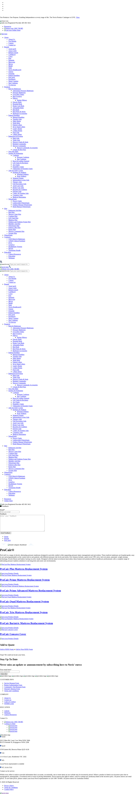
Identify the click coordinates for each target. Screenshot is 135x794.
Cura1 (10, 56)
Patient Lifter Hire (14, 227)
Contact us (12, 45)
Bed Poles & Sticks (19, 111)
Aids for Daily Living (15, 170)
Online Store (16, 30)
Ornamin (11, 73)
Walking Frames (18, 178)
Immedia (11, 60)
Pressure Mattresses (19, 92)
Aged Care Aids (18, 186)
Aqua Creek (12, 51)
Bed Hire (11, 212)
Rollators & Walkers (19, 172)
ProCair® (11, 77)
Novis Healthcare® (14, 70)
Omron (10, 72)
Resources (7, 26)
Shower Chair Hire (14, 214)
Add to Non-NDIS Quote (24, 649)
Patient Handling (14, 75)
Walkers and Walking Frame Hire (19, 222)
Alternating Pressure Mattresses (23, 91)
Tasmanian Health (14, 250)
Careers (11, 43)
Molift (10, 66)
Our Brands (12, 41)
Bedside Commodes (19, 144)
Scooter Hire (12, 233)
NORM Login (9, 704)
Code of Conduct (10, 702)
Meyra (10, 64)
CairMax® (12, 54)
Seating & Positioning (15, 153)
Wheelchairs (12, 199)
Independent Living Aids (21, 180)
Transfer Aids (17, 119)
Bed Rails (16, 110)
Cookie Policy (9, 789)
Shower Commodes (19, 146)
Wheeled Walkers (23, 174)
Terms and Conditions (11, 691)
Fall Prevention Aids (19, 184)
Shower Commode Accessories (27, 148)
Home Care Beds (18, 106)
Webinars (11, 258)
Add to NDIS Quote (7, 649)
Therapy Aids (17, 182)
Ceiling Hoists (17, 131)
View (78, 17)
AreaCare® (12, 49)
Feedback (3, 514)
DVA (10, 243)
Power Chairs (17, 201)
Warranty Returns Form (12, 689)
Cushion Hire (12, 216)
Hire (5, 208)
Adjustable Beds (18, 108)
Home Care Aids (18, 188)
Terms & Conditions (11, 787)
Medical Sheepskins (19, 197)
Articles (6, 711)
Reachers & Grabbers (20, 189)
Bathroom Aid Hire (14, 210)
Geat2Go (11, 245)
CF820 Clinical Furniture (16, 241)
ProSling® (12, 79)
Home (6, 537)
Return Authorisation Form (13, 685)
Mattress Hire (12, 220)
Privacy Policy (9, 786)
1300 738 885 (18, 28)
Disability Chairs (18, 167)
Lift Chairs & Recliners (20, 163)
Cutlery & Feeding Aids (21, 193)
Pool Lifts (16, 132)
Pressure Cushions (23, 157)
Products (7, 87)
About (6, 37)
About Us (11, 39)
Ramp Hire (12, 229)
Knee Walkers (21, 176)
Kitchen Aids (17, 191)
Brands (6, 47)
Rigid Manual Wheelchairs (21, 207)
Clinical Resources (14, 254)
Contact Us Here (9, 724)
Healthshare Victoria (15, 246)
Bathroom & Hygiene (15, 136)
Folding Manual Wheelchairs (22, 205)
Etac (9, 58)
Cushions (16, 155)
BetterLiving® (13, 53)
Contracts (7, 237)
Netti (10, 68)
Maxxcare (11, 62)
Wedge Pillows (22, 100)
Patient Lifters (17, 125)
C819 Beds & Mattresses (16, 239)
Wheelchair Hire (13, 226)
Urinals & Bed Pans (19, 150)
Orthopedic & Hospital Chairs (23, 169)
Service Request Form (11, 683)
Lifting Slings (17, 134)
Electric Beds (17, 102)
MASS (10, 248)
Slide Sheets (17, 121)
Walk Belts (16, 123)
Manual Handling (18, 117)
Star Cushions (13, 83)
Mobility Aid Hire (14, 224)
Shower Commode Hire (16, 231)
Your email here (5, 670)
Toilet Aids (16, 140)
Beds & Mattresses (14, 89)
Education (7, 252)
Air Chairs (16, 165)
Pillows (15, 98)
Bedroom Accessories (20, 113)
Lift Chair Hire (13, 218)
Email (2, 510)
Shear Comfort (13, 81)
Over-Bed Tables (18, 94)
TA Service (12, 85)
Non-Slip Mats (13, 151)
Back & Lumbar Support (21, 161)
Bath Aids (16, 138)
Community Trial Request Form (14, 687)
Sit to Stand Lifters (19, 127)
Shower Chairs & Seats (20, 142)
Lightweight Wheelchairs (21, 203)
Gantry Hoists (17, 129)
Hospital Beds (17, 104)
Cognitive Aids (18, 195)
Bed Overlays (17, 96)
